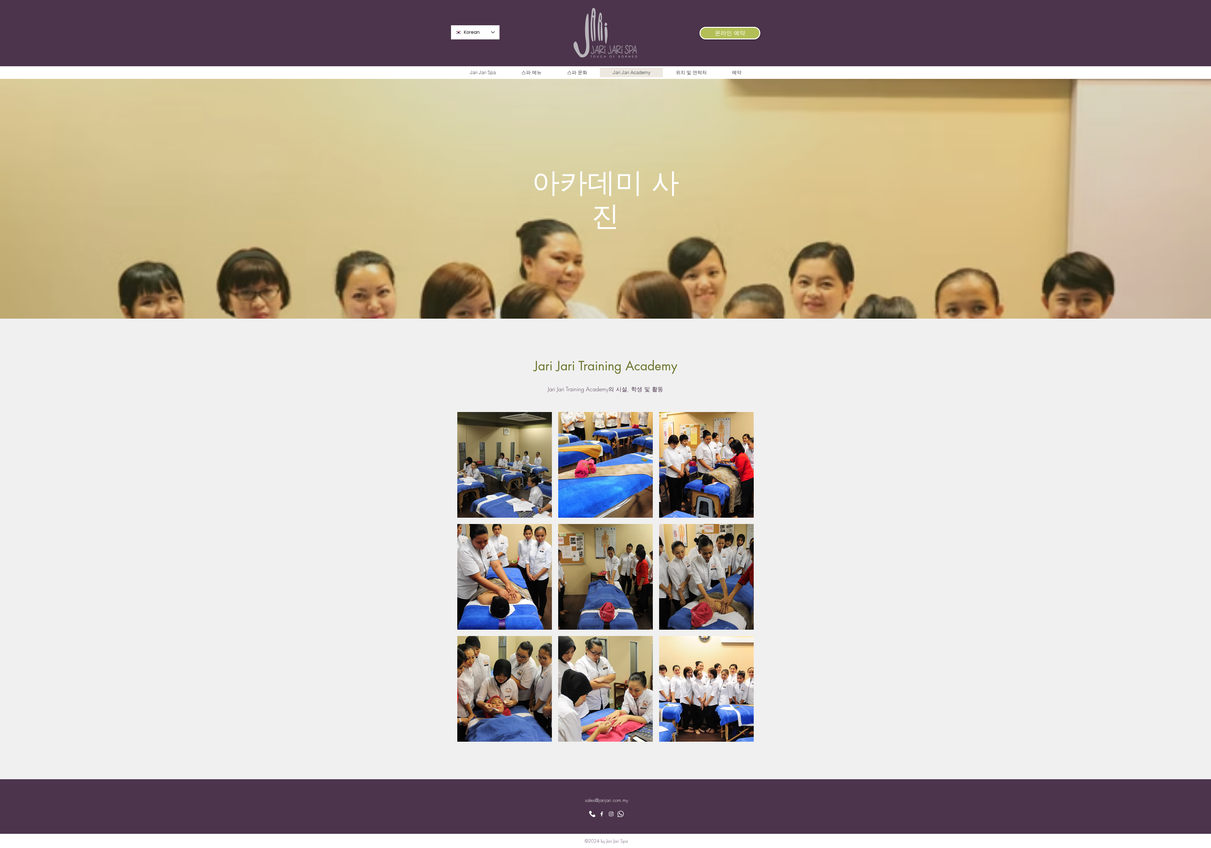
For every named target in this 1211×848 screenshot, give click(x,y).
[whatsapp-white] (620, 814)
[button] (504, 465)
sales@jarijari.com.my (606, 800)
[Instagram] (611, 814)
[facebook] (602, 814)
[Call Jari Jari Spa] (592, 814)
